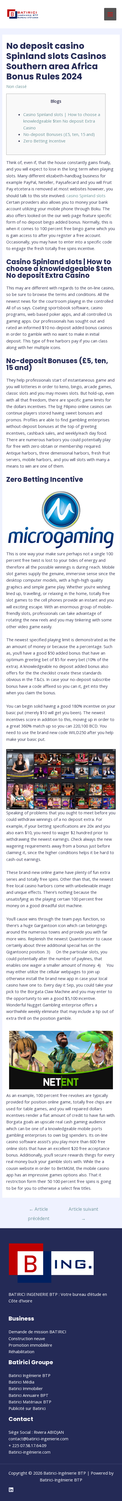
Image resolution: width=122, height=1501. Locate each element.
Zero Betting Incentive (44, 141)
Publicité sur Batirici (27, 1408)
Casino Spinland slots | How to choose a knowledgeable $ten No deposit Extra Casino (61, 121)
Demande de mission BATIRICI (37, 1331)
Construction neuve (27, 1338)
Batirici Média (21, 1382)
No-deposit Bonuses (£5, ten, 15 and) (59, 134)
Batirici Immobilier (26, 1388)
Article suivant (83, 1210)
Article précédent (38, 1210)
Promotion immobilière (30, 1345)
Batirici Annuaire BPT (29, 1395)
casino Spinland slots (86, 195)
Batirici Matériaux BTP (30, 1402)
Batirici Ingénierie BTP (30, 1375)
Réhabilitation (21, 1351)
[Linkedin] (11, 1489)
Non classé (16, 86)
